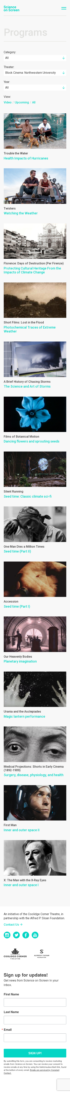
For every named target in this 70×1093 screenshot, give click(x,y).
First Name (11, 994)
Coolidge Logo (18, 953)
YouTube (35, 935)
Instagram (7, 935)
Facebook (25, 935)
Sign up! (35, 1053)
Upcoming (22, 102)
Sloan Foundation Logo (43, 953)
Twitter (16, 935)
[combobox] (35, 58)
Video (8, 102)
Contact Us (11, 924)
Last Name (11, 1011)
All (33, 102)
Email (8, 1029)
